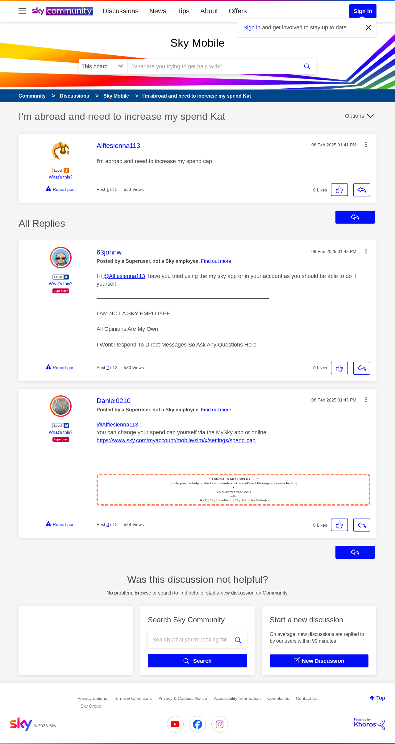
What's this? (61, 176)
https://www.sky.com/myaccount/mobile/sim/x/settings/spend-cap (176, 440)
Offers (238, 11)
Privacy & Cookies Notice (182, 698)
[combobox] (212, 66)
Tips (183, 11)
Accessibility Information (237, 698)
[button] (366, 144)
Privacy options (92, 698)
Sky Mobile (197, 42)
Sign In (363, 11)
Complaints (278, 698)
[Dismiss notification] (368, 28)
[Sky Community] (62, 11)
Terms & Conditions (133, 698)
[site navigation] (22, 11)
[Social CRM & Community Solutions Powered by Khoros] (369, 724)
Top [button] (380, 698)
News (157, 11)
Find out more (216, 261)
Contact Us (307, 698)
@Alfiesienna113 (124, 276)
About (209, 11)
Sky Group (91, 706)
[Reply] (361, 189)
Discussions (120, 11)
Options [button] (354, 116)
